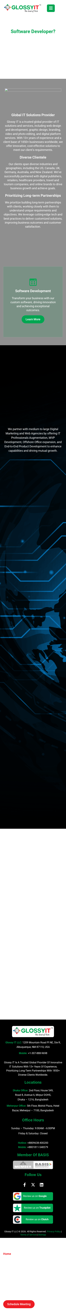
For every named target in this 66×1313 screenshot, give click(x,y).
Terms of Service (28, 1234)
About (7, 1260)
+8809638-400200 (37, 1142)
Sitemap (42, 1234)
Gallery (7, 1273)
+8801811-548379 (37, 1147)
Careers (8, 1279)
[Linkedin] (41, 1185)
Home (7, 1253)
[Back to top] (60, 1306)
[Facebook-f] (24, 1185)
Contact (8, 1292)
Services (8, 1266)
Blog (6, 1285)
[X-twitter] (33, 1185)
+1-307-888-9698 (37, 1053)
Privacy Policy (54, 1231)
